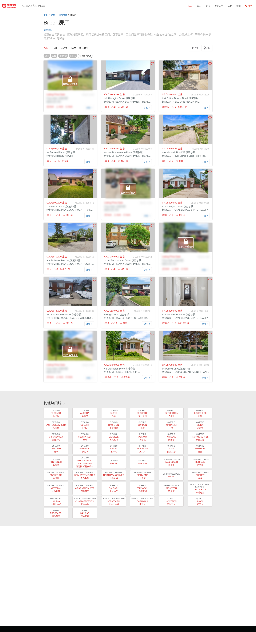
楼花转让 (84, 48)
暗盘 (73, 48)
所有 (46, 48)
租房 (199, 5)
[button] (152, 63)
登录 (238, 5)
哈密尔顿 (63, 14)
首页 (46, 14)
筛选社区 (49, 29)
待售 (53, 14)
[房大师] (9, 6)
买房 (190, 5)
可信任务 (218, 5)
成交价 (64, 48)
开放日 (54, 48)
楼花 (207, 5)
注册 (230, 5)
